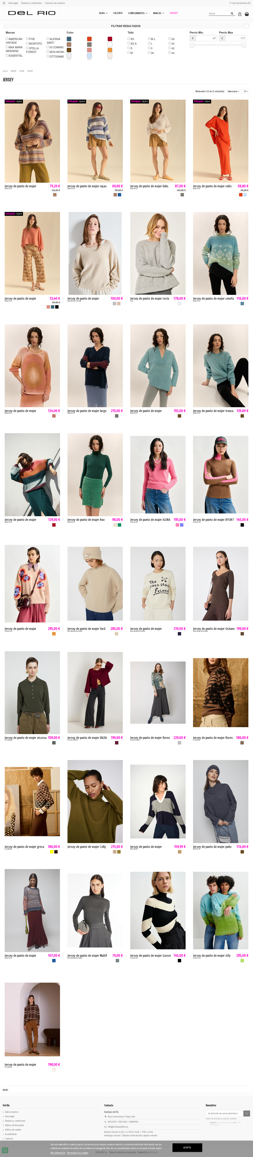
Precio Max (226, 35)
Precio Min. (197, 35)
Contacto (9, 1138)
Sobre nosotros (11, 1112)
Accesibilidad (10, 1134)
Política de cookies (13, 1129)
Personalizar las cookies (77, 1153)
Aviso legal (13, 3)
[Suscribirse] (246, 1113)
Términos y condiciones (31, 3)
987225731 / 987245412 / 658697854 (123, 1122)
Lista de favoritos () (241, 3)
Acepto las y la (225, 1124)
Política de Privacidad (14, 1125)
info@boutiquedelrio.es (118, 1127)
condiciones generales (225, 1122)
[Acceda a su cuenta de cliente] (239, 14)
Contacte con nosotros (55, 3)
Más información (58, 1153)
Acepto (187, 1147)
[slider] (192, 45)
